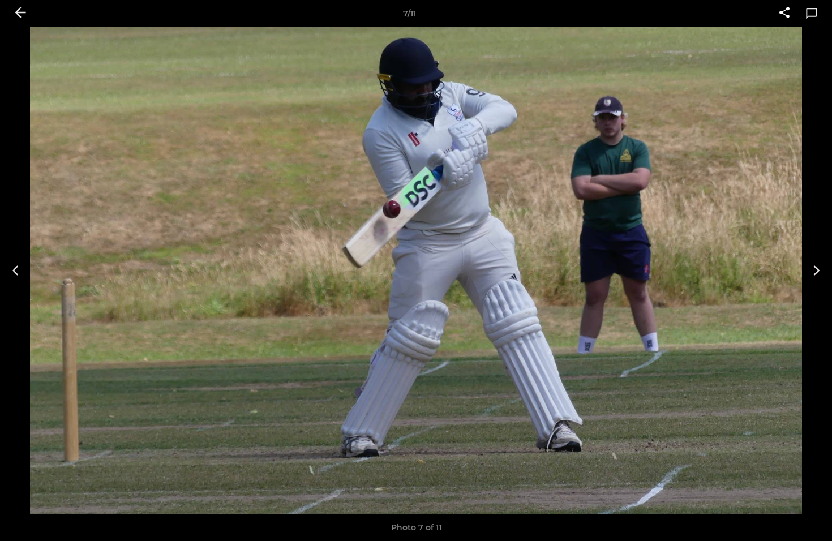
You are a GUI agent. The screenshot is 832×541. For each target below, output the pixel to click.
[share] (784, 14)
